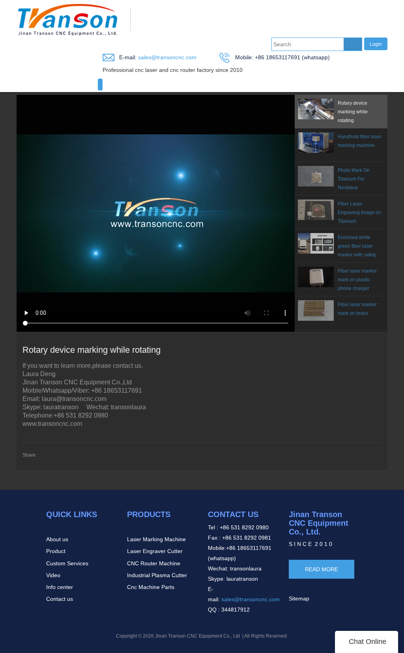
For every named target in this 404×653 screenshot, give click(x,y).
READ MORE (321, 569)
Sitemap (299, 598)
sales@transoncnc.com (166, 57)
